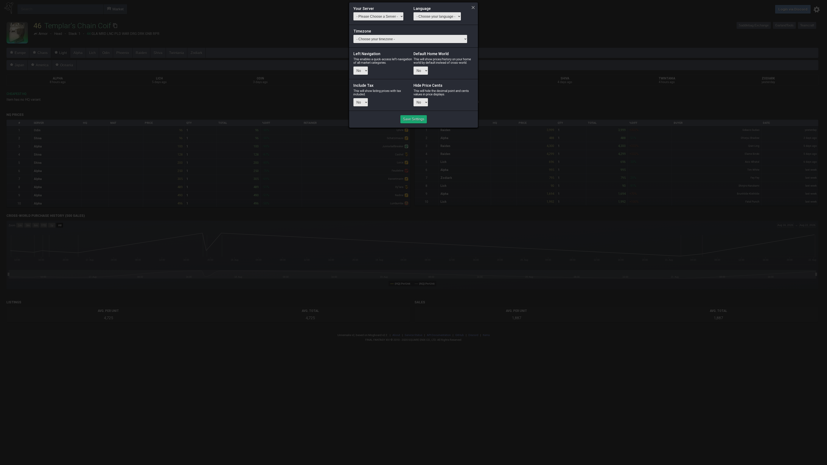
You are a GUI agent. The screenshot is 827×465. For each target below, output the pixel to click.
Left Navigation (366, 54)
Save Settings (413, 119)
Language (422, 9)
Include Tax (363, 85)
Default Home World (431, 54)
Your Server (363, 9)
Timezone (362, 31)
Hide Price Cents (428, 85)
